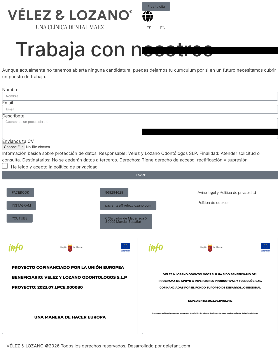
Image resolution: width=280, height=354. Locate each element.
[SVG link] (70, 18)
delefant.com (176, 346)
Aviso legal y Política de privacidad (227, 193)
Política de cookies (213, 203)
